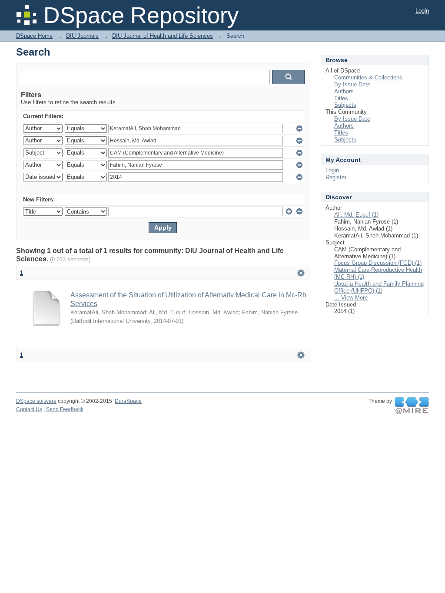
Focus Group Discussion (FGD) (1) (378, 263)
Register (335, 177)
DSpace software (36, 401)
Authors (344, 91)
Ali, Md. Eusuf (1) (356, 214)
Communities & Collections (368, 77)
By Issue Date (352, 84)
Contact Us (29, 409)
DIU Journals (82, 36)
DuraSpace (128, 401)
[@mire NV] (412, 406)
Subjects (345, 105)
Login (422, 10)
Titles (341, 98)
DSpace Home (34, 36)
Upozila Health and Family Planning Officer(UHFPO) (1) (379, 287)
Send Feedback (64, 409)
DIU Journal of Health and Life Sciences (162, 36)
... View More (351, 297)
